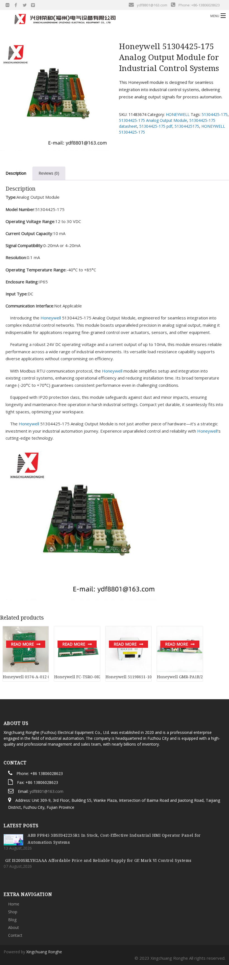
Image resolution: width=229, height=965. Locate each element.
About (13, 927)
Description (16, 173)
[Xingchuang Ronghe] (88, 19)
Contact (15, 935)
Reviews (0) (49, 173)
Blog (12, 919)
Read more (22, 644)
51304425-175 (215, 114)
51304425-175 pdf (155, 126)
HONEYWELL (178, 114)
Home (13, 904)
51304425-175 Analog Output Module (153, 120)
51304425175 (187, 126)
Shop (12, 911)
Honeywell (50, 318)
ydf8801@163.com (46, 791)
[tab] (48, 173)
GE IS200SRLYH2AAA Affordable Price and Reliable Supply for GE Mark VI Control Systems (98, 860)
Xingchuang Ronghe (44, 951)
